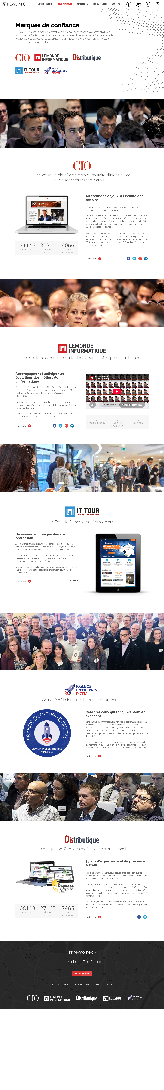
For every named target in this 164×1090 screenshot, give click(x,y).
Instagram (157, 4)
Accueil (14, 4)
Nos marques (65, 4)
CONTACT (56, 984)
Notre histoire (45, 4)
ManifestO (82, 4)
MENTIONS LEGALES (72, 984)
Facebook (128, 4)
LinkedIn (148, 4)
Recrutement (100, 4)
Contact (117, 4)
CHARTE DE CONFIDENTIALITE (98, 984)
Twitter (138, 4)
